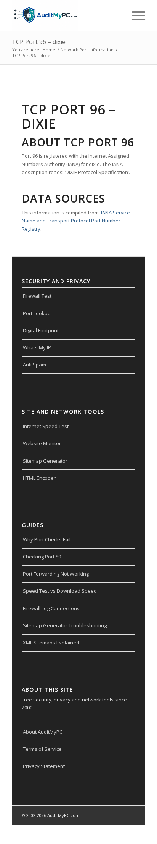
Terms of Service (42, 749)
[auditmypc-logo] (65, 15)
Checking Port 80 (42, 556)
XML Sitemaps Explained (51, 642)
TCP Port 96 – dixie (39, 42)
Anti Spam (34, 364)
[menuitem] (134, 15)
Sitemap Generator (45, 460)
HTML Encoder (39, 477)
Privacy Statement (44, 766)
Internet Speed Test (46, 426)
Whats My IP (37, 347)
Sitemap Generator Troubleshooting (65, 625)
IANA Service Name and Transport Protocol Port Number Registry (76, 220)
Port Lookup (37, 313)
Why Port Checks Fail (46, 539)
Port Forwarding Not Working (56, 573)
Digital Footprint (41, 330)
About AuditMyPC (42, 731)
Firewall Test (37, 295)
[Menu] (134, 15)
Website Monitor (42, 443)
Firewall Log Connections (51, 608)
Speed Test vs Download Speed (60, 590)
